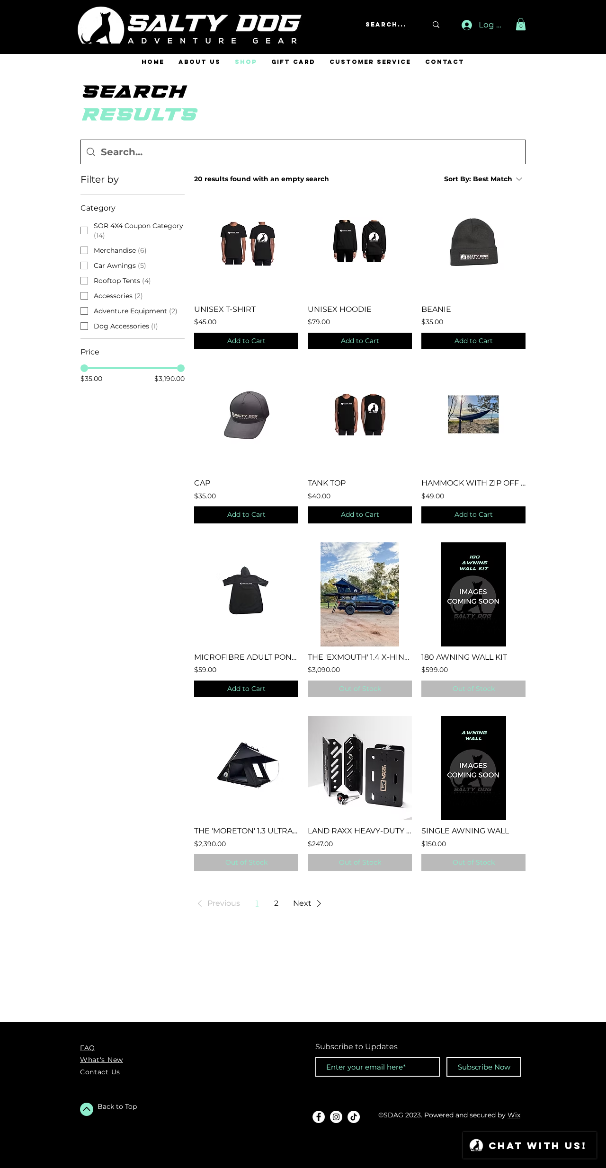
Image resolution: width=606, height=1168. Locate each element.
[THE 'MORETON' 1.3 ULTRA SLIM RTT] (246, 768)
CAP (202, 482)
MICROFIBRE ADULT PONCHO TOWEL (246, 657)
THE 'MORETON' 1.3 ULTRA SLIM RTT (246, 830)
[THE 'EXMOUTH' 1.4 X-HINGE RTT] (360, 594)
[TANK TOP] (360, 420)
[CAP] (246, 420)
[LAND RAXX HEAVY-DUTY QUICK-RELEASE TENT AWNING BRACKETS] (360, 768)
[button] (521, 24)
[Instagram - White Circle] (336, 1117)
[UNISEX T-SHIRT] (246, 247)
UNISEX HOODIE (340, 309)
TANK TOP (327, 482)
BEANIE (436, 309)
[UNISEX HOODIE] (360, 247)
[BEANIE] (473, 247)
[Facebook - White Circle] (318, 1117)
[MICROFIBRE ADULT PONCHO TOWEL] (246, 594)
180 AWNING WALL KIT (464, 657)
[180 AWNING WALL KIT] (473, 594)
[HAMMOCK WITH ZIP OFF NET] (473, 420)
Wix (514, 1115)
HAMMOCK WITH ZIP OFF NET (473, 482)
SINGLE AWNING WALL (465, 830)
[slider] (84, 368)
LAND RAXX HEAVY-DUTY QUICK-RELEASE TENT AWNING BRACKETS (360, 830)
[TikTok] (354, 1117)
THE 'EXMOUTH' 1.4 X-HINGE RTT (360, 657)
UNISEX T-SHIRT (225, 309)
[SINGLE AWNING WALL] (473, 768)
